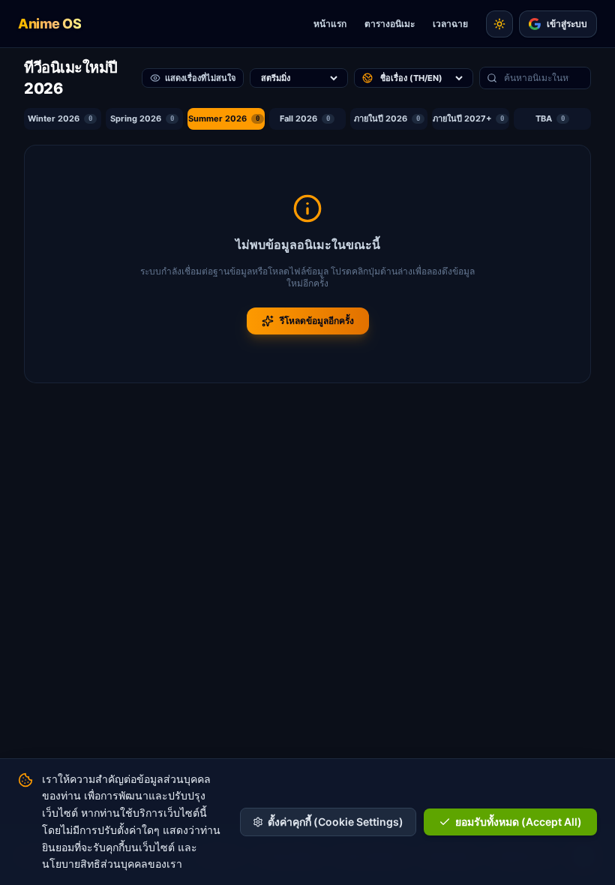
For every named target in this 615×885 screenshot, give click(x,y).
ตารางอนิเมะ (389, 23)
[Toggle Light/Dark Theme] (499, 24)
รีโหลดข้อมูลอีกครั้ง (317, 320)
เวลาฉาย (450, 23)
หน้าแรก (330, 23)
